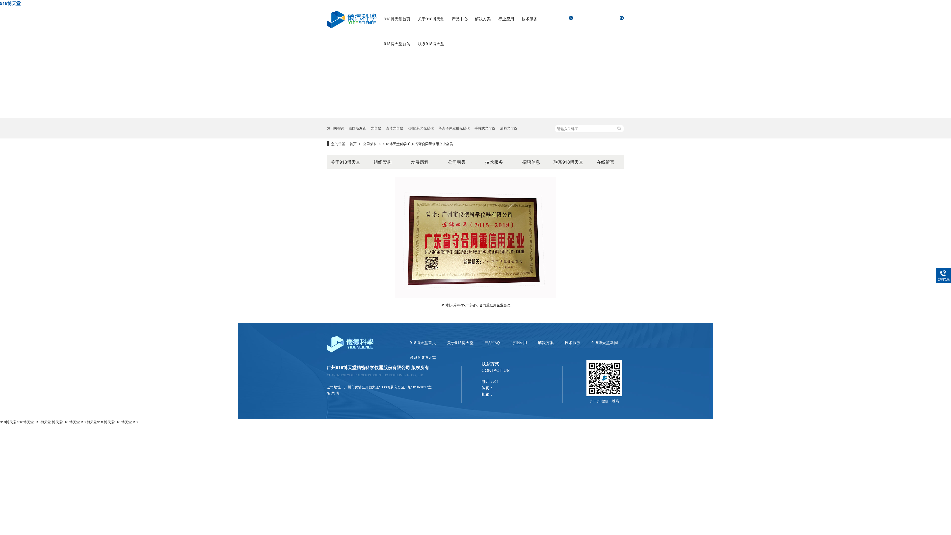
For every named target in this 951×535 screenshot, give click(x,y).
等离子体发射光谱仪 (454, 128)
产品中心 (460, 19)
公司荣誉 (370, 143)
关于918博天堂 (431, 19)
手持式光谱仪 (485, 128)
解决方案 (483, 19)
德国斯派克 (357, 128)
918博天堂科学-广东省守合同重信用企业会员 (418, 143)
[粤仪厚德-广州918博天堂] (475, 116)
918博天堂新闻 (397, 43)
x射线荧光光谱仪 (421, 128)
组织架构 (383, 162)
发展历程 (420, 162)
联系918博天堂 (431, 43)
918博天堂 (10, 3)
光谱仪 (376, 128)
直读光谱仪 (394, 128)
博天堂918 (60, 421)
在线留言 (605, 162)
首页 (354, 143)
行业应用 (506, 19)
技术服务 (529, 19)
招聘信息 (531, 162)
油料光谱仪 (508, 128)
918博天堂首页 (397, 19)
